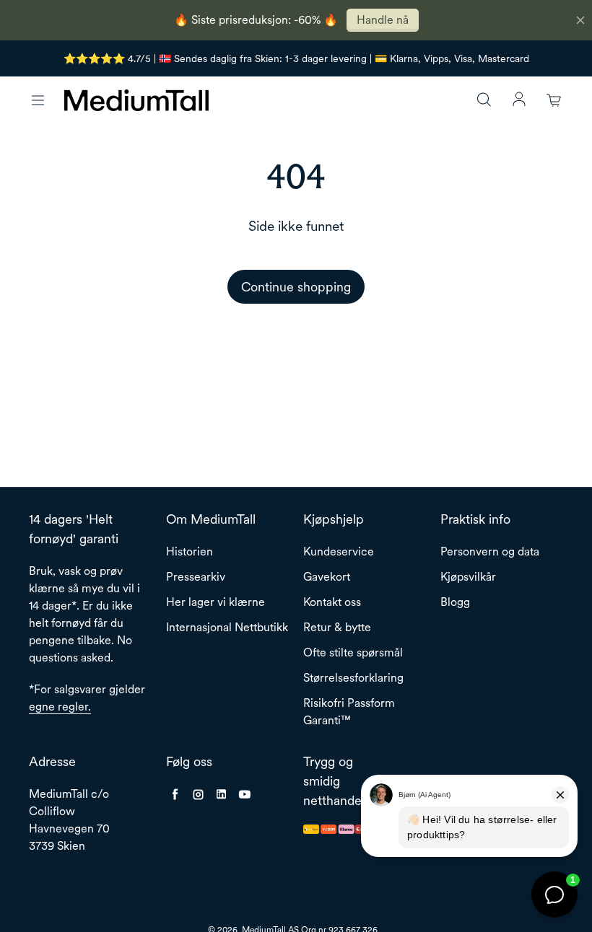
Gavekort (326, 577)
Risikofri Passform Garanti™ (349, 711)
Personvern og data (489, 551)
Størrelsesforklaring (353, 678)
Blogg (455, 602)
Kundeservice (338, 551)
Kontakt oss (332, 602)
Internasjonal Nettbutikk (227, 627)
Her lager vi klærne (215, 602)
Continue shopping (296, 286)
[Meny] (37, 100)
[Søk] (483, 100)
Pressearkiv (195, 577)
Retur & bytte (337, 627)
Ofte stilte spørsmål (353, 652)
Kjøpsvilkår (468, 577)
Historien (189, 551)
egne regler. (60, 706)
